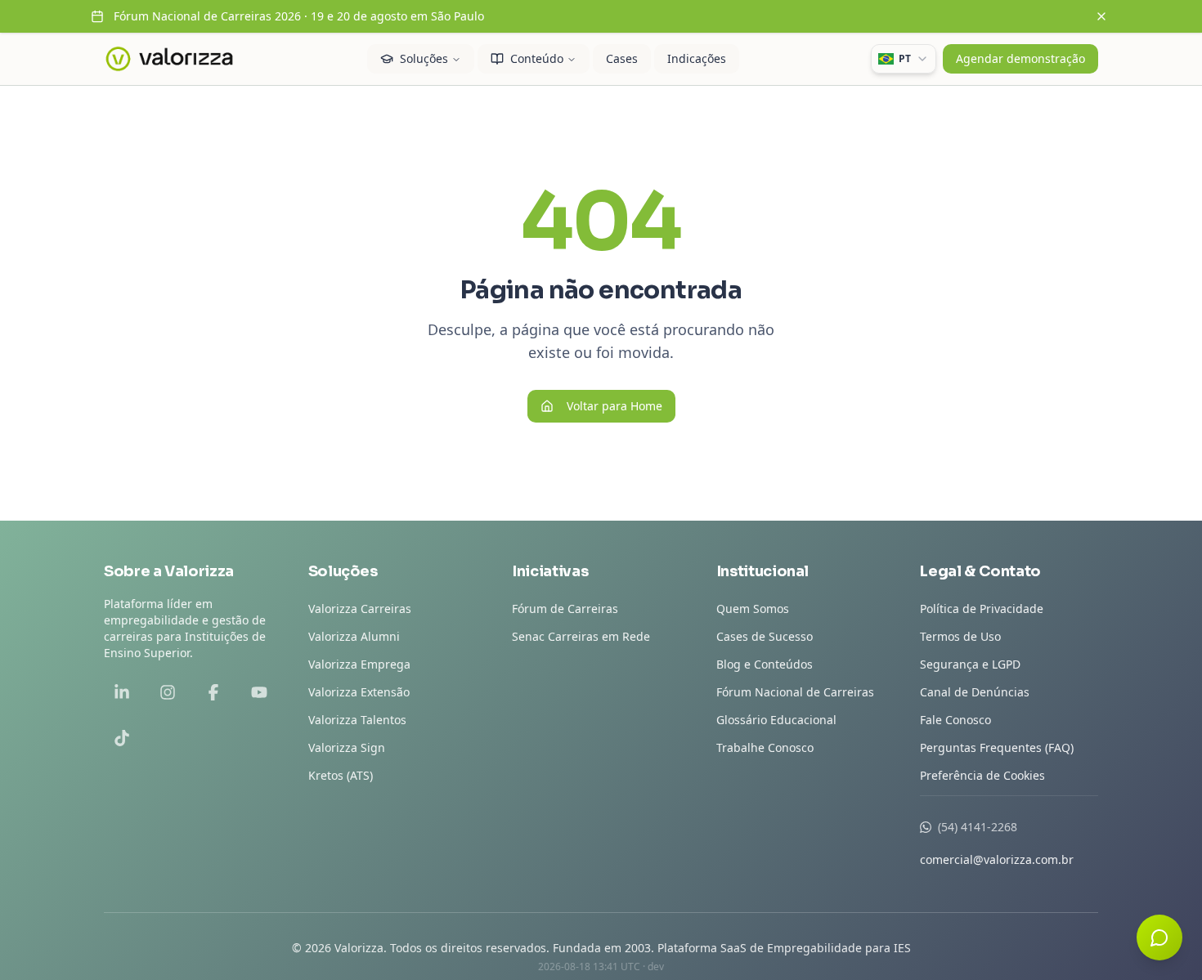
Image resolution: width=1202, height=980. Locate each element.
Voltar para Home (614, 406)
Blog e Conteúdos (764, 664)
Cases (622, 58)
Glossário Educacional (776, 719)
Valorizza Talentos (357, 719)
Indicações (696, 58)
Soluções (424, 58)
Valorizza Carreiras (359, 608)
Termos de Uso (960, 636)
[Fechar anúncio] (1101, 16)
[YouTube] (259, 692)
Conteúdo (536, 58)
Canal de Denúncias (974, 692)
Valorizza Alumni (354, 636)
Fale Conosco (955, 719)
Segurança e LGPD (970, 664)
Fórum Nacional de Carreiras (795, 692)
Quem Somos (752, 608)
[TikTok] (122, 738)
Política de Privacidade (981, 608)
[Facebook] (213, 692)
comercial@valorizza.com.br (997, 859)
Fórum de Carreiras (565, 608)
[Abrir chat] (1159, 937)
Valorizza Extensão (359, 692)
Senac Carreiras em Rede (581, 636)
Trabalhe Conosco (765, 747)
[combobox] (903, 59)
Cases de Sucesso (764, 636)
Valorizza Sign (346, 747)
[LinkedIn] (122, 692)
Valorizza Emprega (359, 664)
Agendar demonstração (1020, 58)
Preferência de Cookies (982, 775)
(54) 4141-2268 (977, 827)
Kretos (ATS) (340, 775)
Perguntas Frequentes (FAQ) (997, 747)
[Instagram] (168, 692)
